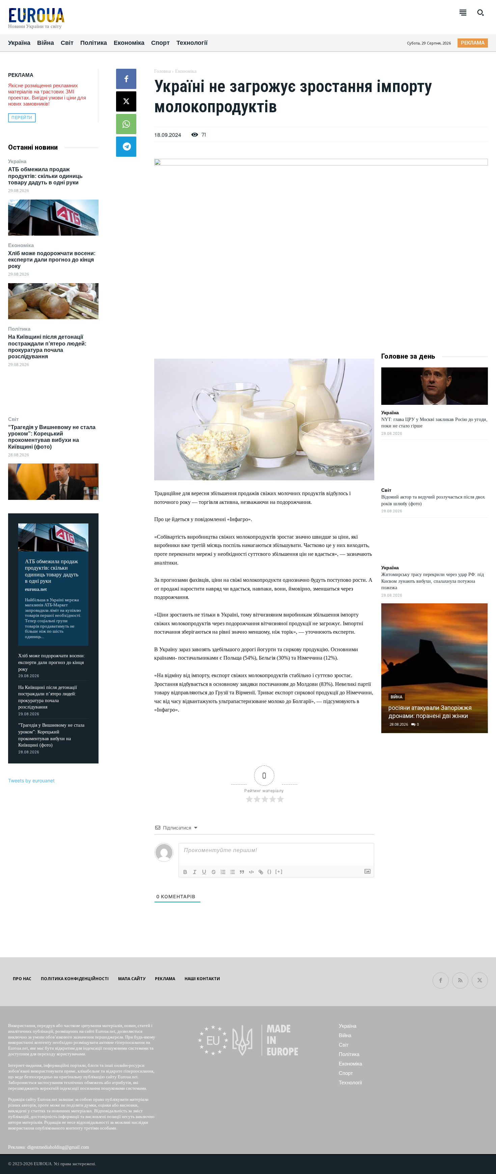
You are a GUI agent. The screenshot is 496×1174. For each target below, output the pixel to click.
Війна (397, 697)
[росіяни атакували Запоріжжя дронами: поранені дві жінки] (434, 668)
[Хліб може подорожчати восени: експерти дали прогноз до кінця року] (53, 301)
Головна (162, 71)
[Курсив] (194, 872)
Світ (13, 419)
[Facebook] (126, 79)
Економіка (21, 245)
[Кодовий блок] (251, 872)
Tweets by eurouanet (31, 780)
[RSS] (460, 980)
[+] (279, 871)
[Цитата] (242, 872)
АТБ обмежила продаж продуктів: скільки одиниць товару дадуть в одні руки (45, 176)
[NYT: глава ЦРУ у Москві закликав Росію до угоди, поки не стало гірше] (434, 386)
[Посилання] (261, 872)
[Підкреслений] (204, 872)
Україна (17, 161)
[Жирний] (185, 872)
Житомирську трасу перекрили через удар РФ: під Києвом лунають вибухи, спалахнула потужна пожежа (432, 581)
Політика (19, 329)
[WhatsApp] (126, 124)
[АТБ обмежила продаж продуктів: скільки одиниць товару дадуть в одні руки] (53, 218)
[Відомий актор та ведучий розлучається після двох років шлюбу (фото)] (434, 463)
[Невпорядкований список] (232, 872)
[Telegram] (126, 147)
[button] (480, 12)
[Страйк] (213, 872)
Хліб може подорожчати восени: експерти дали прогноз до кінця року (51, 259)
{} (269, 871)
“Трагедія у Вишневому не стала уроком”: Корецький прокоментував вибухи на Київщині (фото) (51, 437)
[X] (126, 101)
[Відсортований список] (223, 872)
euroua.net (36, 589)
